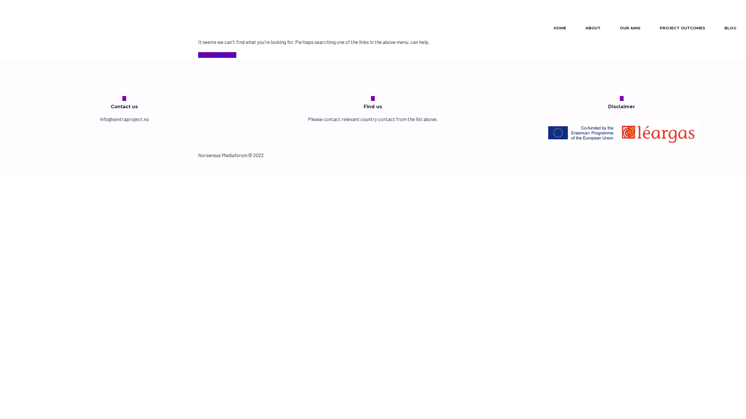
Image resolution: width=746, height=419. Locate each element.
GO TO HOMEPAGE (217, 55)
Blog (730, 28)
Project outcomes (682, 28)
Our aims (630, 28)
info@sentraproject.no (124, 119)
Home (560, 28)
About (593, 28)
